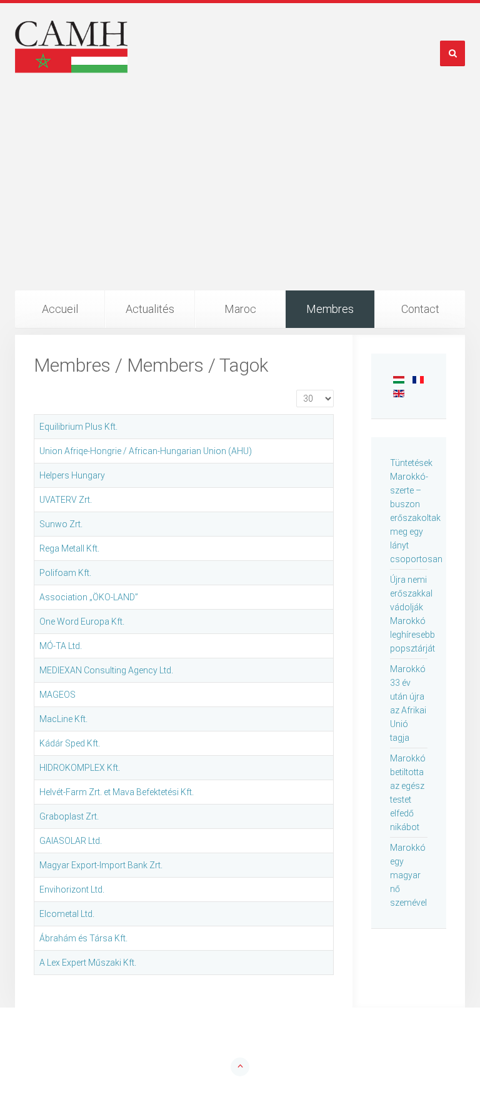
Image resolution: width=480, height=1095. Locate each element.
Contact (420, 308)
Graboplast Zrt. (69, 816)
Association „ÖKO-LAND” (88, 597)
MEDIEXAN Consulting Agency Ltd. (106, 670)
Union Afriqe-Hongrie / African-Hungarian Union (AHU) (145, 451)
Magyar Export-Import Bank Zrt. (100, 865)
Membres (330, 308)
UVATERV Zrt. (65, 500)
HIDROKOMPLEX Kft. (79, 768)
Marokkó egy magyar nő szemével (408, 875)
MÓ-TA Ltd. (60, 646)
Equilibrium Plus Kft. (78, 427)
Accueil (60, 308)
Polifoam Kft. (65, 573)
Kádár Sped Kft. (69, 743)
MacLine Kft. (63, 719)
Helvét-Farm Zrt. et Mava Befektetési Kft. (116, 792)
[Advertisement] (240, 196)
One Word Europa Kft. (81, 622)
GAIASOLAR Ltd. (70, 841)
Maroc (240, 308)
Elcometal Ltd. (66, 914)
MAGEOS (57, 695)
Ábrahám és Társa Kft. (83, 938)
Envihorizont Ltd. (71, 889)
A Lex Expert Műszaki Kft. (87, 963)
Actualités (150, 308)
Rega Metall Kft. (69, 548)
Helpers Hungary (72, 475)
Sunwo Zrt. (60, 524)
